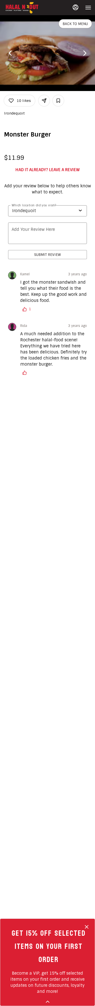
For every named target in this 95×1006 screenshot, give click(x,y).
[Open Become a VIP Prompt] (48, 1002)
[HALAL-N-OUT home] (26, 7)
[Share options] (44, 100)
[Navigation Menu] (88, 7)
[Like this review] (25, 372)
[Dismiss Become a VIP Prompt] (87, 927)
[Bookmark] (58, 100)
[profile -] (75, 7)
